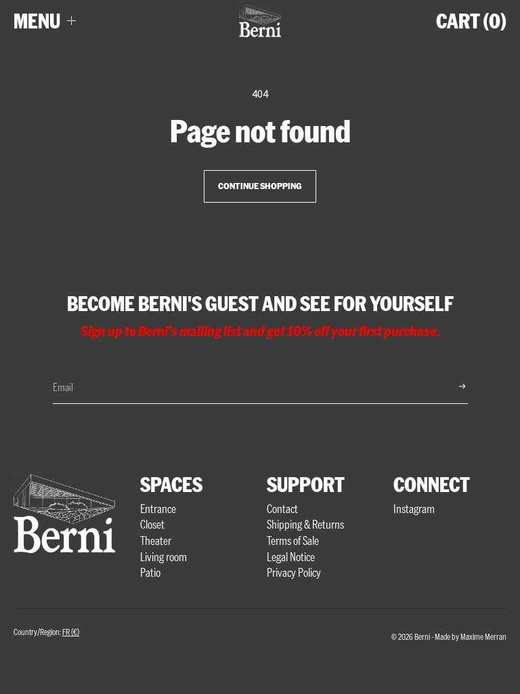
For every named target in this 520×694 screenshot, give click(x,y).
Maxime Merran (483, 636)
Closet (152, 523)
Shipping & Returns (305, 523)
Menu (37, 20)
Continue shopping (260, 186)
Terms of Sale (293, 540)
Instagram (414, 508)
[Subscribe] (451, 386)
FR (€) (70, 631)
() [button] (471, 20)
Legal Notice (291, 556)
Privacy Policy (294, 572)
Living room (163, 556)
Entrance (158, 508)
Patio (150, 572)
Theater (155, 540)
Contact (282, 508)
